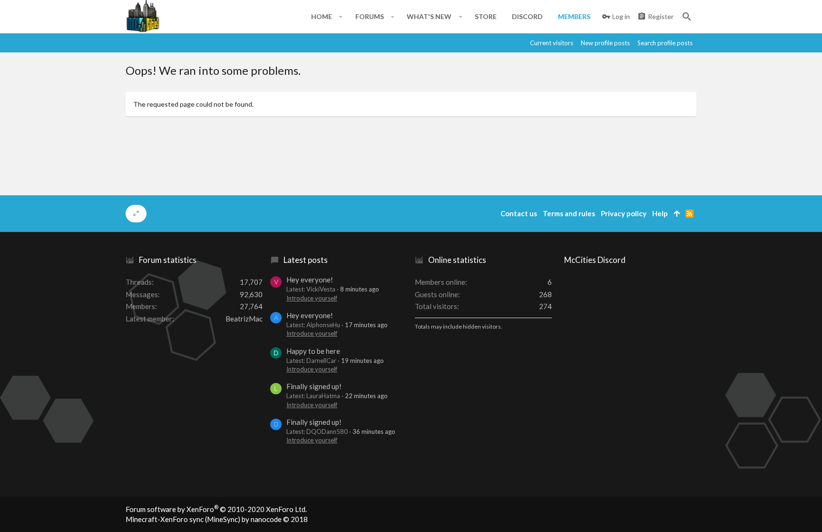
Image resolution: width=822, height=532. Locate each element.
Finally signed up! (314, 386)
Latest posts (306, 260)
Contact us (518, 213)
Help (660, 213)
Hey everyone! (309, 279)
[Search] (686, 16)
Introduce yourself (311, 298)
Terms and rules (569, 213)
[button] (341, 16)
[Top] (677, 213)
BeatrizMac (244, 318)
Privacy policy (623, 213)
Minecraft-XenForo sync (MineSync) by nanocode (217, 519)
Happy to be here (313, 351)
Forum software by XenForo (216, 509)
